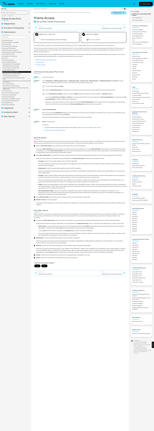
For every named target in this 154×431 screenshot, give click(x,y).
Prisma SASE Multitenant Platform (140, 93)
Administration (137, 343)
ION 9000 (134, 229)
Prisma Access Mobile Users (8, 60)
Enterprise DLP (135, 129)
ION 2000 (134, 218)
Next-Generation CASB (138, 103)
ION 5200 (134, 224)
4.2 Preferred (140, 346)
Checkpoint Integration (138, 301)
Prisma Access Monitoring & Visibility (141, 97)
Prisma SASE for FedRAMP (138, 198)
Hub (133, 40)
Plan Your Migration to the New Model (11, 68)
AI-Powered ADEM (136, 95)
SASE (135, 346)
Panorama (134, 72)
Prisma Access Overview (7, 40)
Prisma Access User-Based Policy (9, 94)
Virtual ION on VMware (137, 282)
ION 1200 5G (135, 247)
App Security (5, 58)
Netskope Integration (137, 305)
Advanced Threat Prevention (139, 121)
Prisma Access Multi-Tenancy (8, 96)
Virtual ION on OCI (136, 280)
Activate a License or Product (139, 31)
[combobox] (15, 12)
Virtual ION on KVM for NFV (139, 278)
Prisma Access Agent (137, 167)
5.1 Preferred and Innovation (140, 347)
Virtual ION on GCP (137, 276)
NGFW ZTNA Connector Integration (10, 50)
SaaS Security (135, 131)
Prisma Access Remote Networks (9, 62)
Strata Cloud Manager (137, 29)
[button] (153, 345)
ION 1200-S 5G (136, 253)
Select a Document (6, 35)
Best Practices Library (137, 321)
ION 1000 (134, 212)
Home (35, 12)
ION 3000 (134, 220)
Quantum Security (136, 151)
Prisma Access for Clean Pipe (8, 104)
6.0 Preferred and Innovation (145, 350)
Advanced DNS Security (138, 123)
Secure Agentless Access (7, 102)
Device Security (136, 127)
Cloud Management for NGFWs (139, 58)
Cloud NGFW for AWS (137, 60)
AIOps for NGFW (136, 56)
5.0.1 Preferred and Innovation (140, 348)
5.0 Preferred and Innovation (140, 341)
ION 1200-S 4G (136, 251)
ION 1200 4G (135, 245)
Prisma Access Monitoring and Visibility (10, 92)
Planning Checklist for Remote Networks (11, 64)
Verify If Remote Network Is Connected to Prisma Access (14, 78)
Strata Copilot (146, 4)
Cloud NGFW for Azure (137, 62)
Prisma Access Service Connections (10, 46)
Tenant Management (137, 44)
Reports (134, 184)
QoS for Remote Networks (8, 83)
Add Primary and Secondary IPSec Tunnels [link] (46, 60)
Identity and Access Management (140, 42)
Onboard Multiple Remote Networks (10, 75)
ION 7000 (134, 226)
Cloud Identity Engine (137, 33)
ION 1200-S (135, 216)
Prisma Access (40, 12)
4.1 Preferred (136, 340)
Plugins (134, 79)
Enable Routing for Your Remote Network (12, 73)
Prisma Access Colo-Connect (8, 54)
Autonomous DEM (136, 186)
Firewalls (134, 66)
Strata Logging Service (137, 35)
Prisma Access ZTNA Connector (9, 48)
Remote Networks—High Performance (11, 85)
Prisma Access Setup (6, 44)
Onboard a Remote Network (9, 69)
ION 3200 (134, 222)
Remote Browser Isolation (138, 165)
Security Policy (135, 149)
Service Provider (136, 74)
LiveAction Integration (137, 303)
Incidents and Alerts (137, 182)
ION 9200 (134, 231)
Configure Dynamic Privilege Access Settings (12, 52)
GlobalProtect (135, 163)
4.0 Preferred (144, 351)
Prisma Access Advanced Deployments (10, 100)
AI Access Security (136, 125)
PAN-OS (134, 68)
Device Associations (137, 38)
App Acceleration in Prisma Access (9, 56)
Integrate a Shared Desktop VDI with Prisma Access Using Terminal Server (15, 88)
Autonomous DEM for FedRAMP (140, 200)
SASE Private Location (7, 90)
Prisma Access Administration (51, 12)
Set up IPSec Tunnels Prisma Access (10, 71)
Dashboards (135, 179)
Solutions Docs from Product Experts (141, 333)
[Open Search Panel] (134, 4)
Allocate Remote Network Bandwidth (11, 66)
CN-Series (134, 64)
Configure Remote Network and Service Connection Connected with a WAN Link (17, 81)
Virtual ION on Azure (137, 273)
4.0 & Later (136, 353)
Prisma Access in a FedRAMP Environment (11, 98)
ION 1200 (134, 214)
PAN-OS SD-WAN (136, 70)
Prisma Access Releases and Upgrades (10, 42)
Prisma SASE (144, 343)
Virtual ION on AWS (137, 271)
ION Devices (135, 101)
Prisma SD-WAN (136, 99)
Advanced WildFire (136, 117)
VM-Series (134, 77)
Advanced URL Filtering (138, 119)
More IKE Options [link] (40, 62)
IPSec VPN (134, 147)
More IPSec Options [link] (41, 65)
